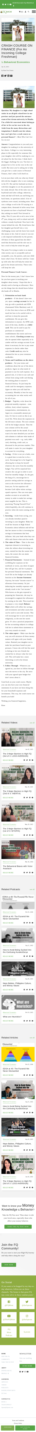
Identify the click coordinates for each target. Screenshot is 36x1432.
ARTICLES (4, 1382)
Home (3, 1353)
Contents (5, 1379)
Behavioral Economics (17, 62)
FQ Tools (4, 1393)
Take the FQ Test (7, 1362)
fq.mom (27, 1332)
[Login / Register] (25, 12)
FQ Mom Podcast (9, 1332)
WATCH (5, 730)
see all (32, 723)
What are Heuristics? (12, 1017)
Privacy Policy (18, 1423)
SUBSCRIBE (8, 1427)
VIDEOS (3, 1385)
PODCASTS (4, 1387)
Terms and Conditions (18, 1420)
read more (8, 760)
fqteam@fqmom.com (7, 1407)
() (21, 12)
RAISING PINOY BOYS (8, 1390)
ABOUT (3, 1368)
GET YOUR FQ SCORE (25, 1428)
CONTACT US (5, 1399)
